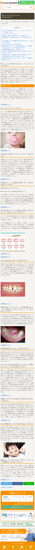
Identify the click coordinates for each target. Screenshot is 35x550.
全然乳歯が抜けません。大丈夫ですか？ (12, 49)
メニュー (31, 548)
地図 (13, 548)
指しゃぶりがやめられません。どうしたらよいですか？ (16, 30)
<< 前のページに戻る (6, 487)
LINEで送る (28, 483)
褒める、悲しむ (8, 32)
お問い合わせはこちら (17, 507)
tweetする (6, 483)
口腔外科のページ (5, 303)
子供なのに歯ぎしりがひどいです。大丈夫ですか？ (15, 35)
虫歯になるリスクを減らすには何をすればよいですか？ (17, 54)
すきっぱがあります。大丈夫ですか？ (12, 44)
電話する (4, 548)
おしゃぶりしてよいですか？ (9, 34)
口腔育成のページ (5, 104)
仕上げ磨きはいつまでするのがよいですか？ (14, 56)
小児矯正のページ (5, 253)
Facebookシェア (17, 483)
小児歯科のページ (5, 395)
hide (19, 27)
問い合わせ (21, 548)
